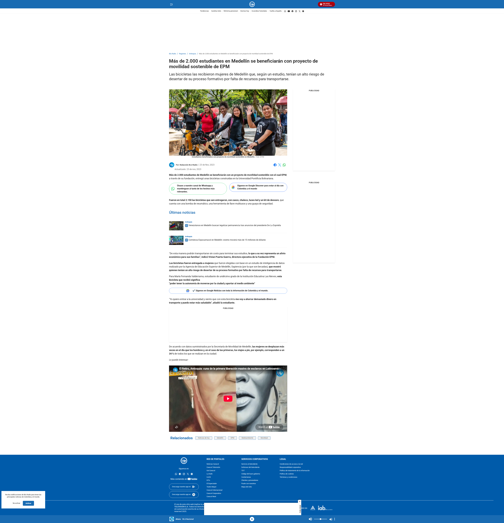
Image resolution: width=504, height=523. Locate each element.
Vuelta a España (276, 11)
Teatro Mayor (211, 487)
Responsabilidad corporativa (290, 467)
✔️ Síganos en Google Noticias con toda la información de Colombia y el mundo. (230, 290)
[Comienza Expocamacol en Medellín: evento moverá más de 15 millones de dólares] (176, 240)
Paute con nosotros (248, 483)
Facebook (275, 166)
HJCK (209, 477)
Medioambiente (247, 438)
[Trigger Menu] (171, 4)
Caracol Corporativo (214, 493)
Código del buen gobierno (250, 474)
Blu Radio (172, 54)
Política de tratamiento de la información (295, 470)
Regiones (182, 54)
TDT (243, 470)
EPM (232, 438)
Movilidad (264, 438)
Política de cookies (287, 474)
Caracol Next (211, 496)
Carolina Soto (216, 11)
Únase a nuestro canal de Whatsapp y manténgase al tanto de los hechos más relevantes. (196, 188)
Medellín (220, 438)
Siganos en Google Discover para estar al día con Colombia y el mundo (260, 187)
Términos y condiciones (288, 477)
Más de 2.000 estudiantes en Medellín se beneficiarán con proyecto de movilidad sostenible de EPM (236, 54)
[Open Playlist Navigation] (334, 519)
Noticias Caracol (213, 464)
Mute (310, 519)
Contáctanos (246, 477)
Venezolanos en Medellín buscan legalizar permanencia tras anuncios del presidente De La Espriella (235, 225)
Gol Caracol (211, 470)
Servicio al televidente (249, 464)
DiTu (208, 480)
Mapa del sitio (246, 487)
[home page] (252, 4)
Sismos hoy (244, 11)
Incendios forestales (259, 11)
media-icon (252, 519)
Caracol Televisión (213, 467)
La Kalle (209, 474)
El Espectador (212, 483)
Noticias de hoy (203, 438)
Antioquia (192, 54)
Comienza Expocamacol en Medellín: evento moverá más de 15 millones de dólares (227, 240)
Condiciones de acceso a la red (291, 464)
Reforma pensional (231, 11)
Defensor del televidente (250, 467)
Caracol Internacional (214, 490)
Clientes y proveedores (249, 480)
